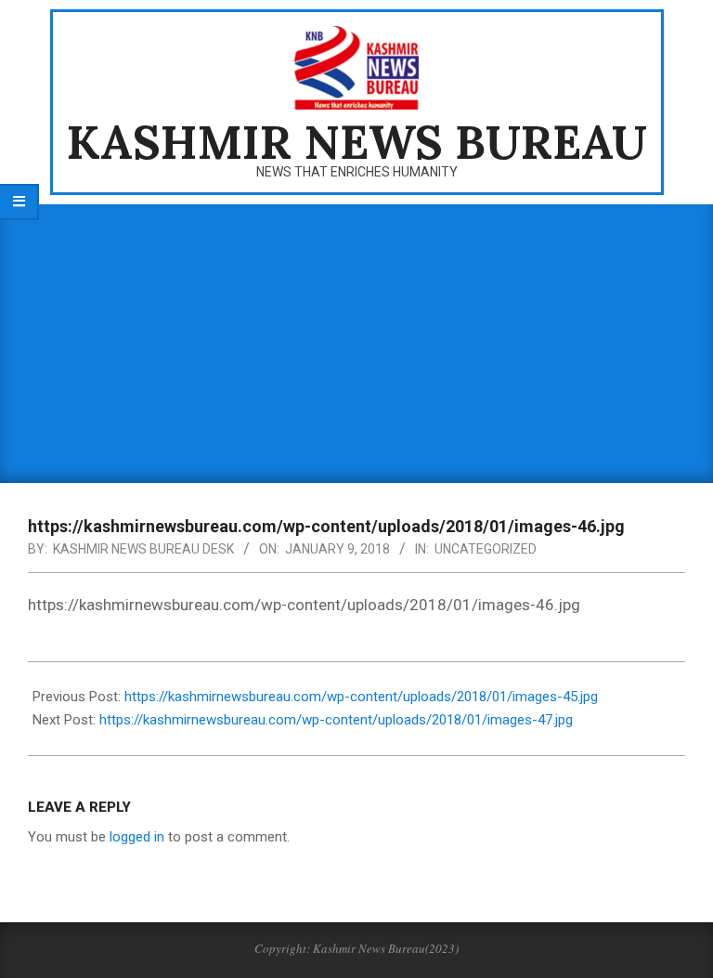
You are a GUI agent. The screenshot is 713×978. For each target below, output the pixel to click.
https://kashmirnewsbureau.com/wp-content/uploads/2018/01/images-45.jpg (361, 696)
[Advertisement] (356, 344)
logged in (137, 836)
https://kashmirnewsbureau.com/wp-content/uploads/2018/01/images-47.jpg (336, 719)
